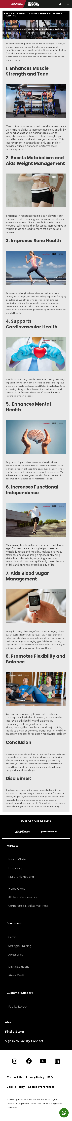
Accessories (15, 954)
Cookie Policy (16, 1087)
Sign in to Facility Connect (24, 1041)
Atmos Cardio (16, 975)
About (9, 1022)
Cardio (12, 937)
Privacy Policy (35, 1077)
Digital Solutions (18, 966)
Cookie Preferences (41, 1087)
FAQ (50, 1077)
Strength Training (19, 946)
